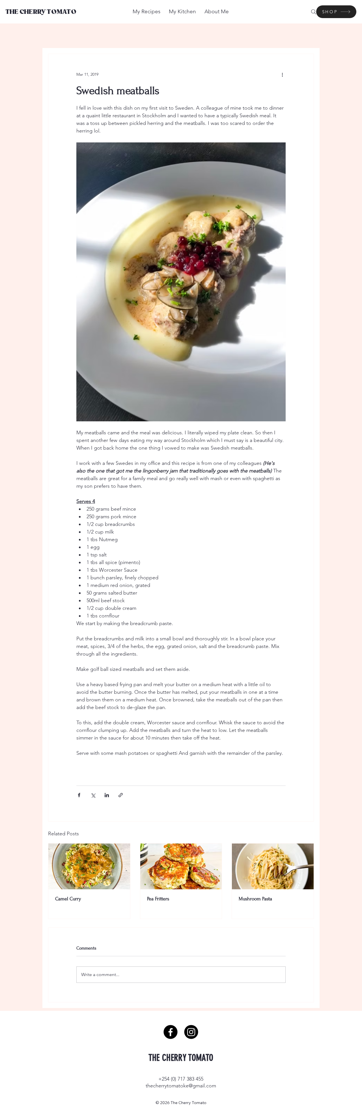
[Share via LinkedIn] (106, 795)
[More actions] (282, 74)
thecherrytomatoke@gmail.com (181, 1086)
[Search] (314, 12)
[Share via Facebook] (79, 795)
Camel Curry (68, 898)
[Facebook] (170, 1032)
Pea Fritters (158, 898)
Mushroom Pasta (255, 898)
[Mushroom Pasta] (273, 866)
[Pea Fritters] (181, 866)
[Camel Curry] (89, 866)
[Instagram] (191, 1032)
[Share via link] (120, 795)
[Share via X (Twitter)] (93, 795)
